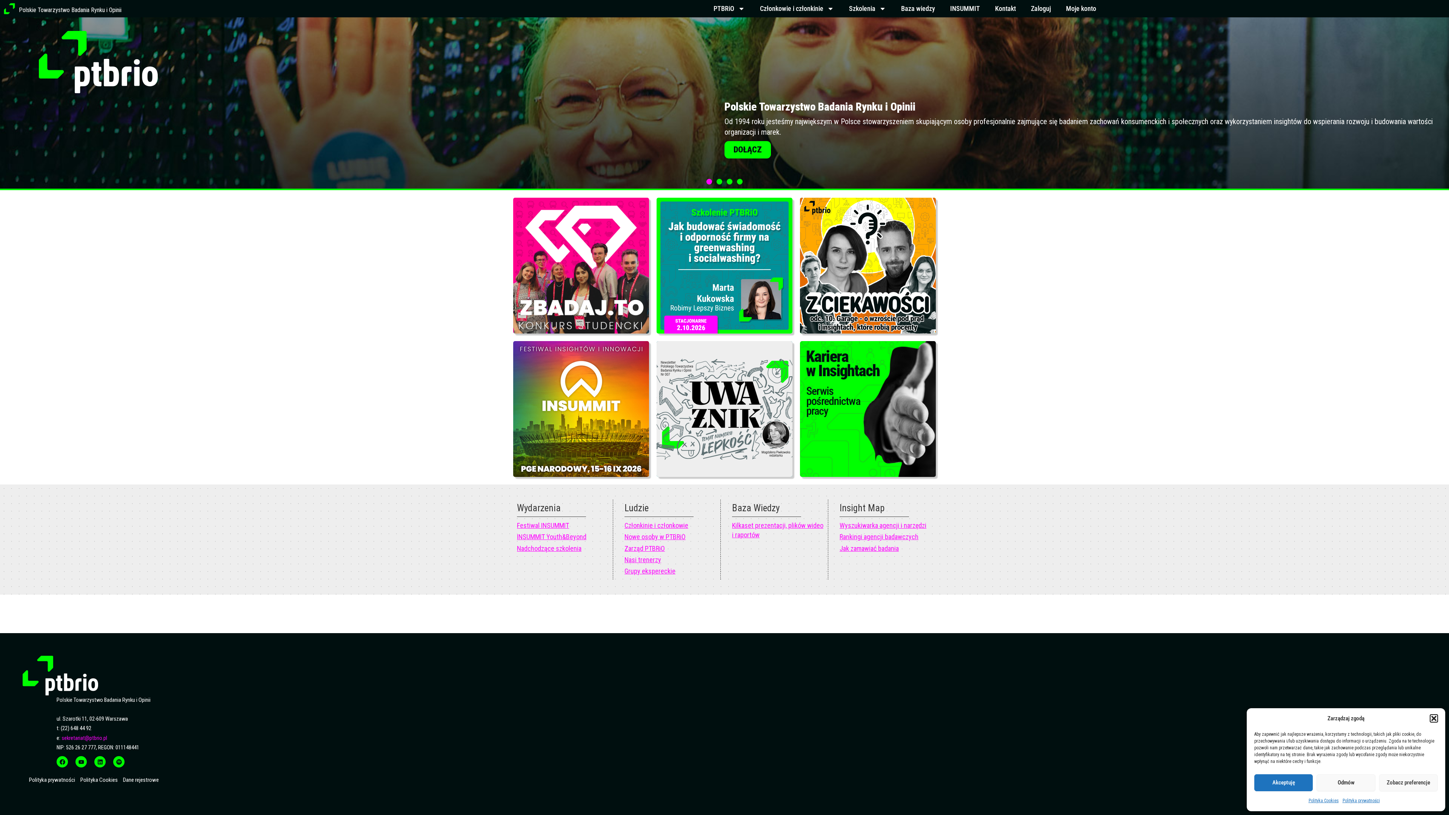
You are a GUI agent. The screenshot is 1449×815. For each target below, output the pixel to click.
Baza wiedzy (918, 8)
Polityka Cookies (1324, 800)
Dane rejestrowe (141, 780)
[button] (1434, 718)
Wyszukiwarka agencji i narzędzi (883, 525)
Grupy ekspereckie (650, 571)
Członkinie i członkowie (656, 525)
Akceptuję (1283, 782)
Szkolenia (862, 8)
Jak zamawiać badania (869, 548)
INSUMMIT (965, 8)
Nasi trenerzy (643, 560)
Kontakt (1005, 8)
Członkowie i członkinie (791, 8)
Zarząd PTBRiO (645, 548)
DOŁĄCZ (985, 149)
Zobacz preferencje (1408, 782)
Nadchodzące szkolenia (549, 548)
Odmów (1346, 782)
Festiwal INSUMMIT (543, 525)
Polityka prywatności (1361, 800)
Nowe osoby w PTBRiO (655, 537)
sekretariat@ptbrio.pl (84, 738)
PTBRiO (724, 8)
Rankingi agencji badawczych (879, 537)
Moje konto (1081, 8)
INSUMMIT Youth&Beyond (551, 537)
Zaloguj (1041, 8)
